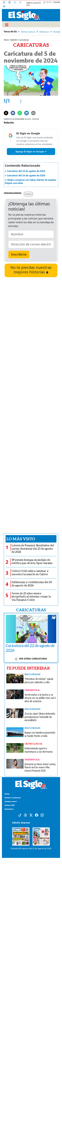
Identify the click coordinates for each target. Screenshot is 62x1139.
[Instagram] (5, 7)
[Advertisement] (31, 405)
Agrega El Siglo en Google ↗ (31, 151)
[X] (16, 2)
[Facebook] (21, 2)
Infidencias (44, 31)
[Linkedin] (26, 112)
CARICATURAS (31, 609)
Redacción (9, 122)
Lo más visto (20, 538)
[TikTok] (5, 2)
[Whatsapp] (19, 112)
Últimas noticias (28, 31)
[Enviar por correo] (33, 112)
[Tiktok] (19, 815)
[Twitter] (6, 112)
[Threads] (11, 2)
